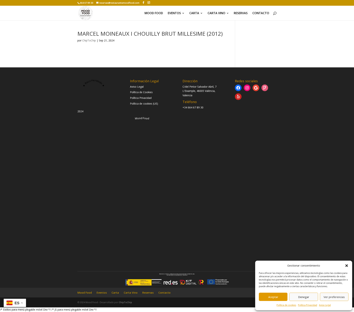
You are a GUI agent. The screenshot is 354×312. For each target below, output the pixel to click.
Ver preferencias (334, 297)
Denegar (303, 297)
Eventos (174, 13)
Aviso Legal (325, 305)
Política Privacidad (307, 305)
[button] (346, 265)
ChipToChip (89, 40)
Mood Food (154, 13)
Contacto (260, 13)
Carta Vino (216, 13)
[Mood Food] (141, 241)
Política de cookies (286, 305)
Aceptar (273, 297)
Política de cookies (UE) (144, 103)
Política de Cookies (141, 92)
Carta (194, 13)
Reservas (241, 13)
